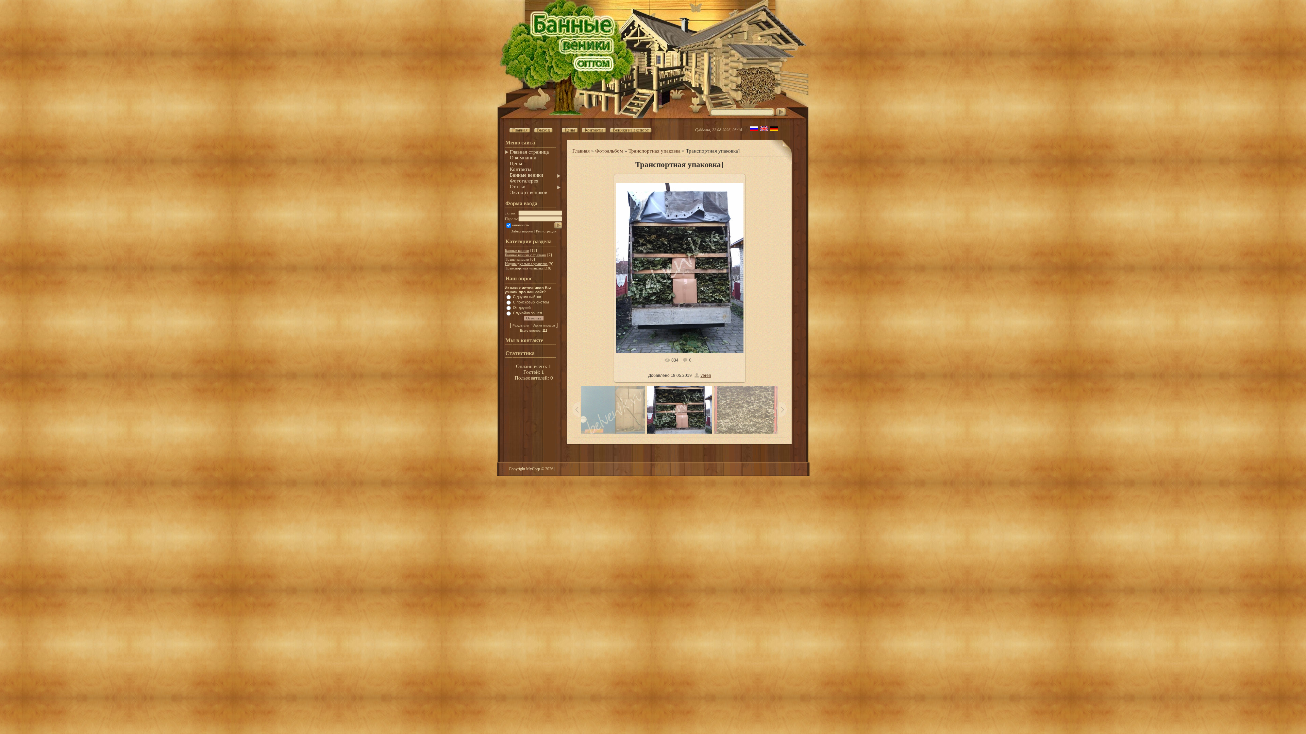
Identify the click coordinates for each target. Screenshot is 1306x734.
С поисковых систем (531, 302)
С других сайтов (527, 297)
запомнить (520, 225)
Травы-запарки (517, 259)
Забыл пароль (522, 231)
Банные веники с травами (525, 255)
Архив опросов (544, 325)
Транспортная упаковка (524, 268)
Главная (581, 151)
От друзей (522, 307)
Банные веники (517, 250)
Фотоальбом (609, 151)
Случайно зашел (527, 313)
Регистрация (546, 231)
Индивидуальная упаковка (526, 264)
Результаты (521, 325)
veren (706, 375)
